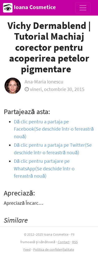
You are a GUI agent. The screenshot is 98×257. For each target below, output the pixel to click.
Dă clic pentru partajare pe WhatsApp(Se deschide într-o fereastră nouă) (44, 168)
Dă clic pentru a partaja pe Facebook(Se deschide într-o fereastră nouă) (54, 129)
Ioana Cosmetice (34, 7)
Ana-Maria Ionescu (44, 82)
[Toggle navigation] (82, 7)
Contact (64, 242)
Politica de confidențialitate (53, 249)
